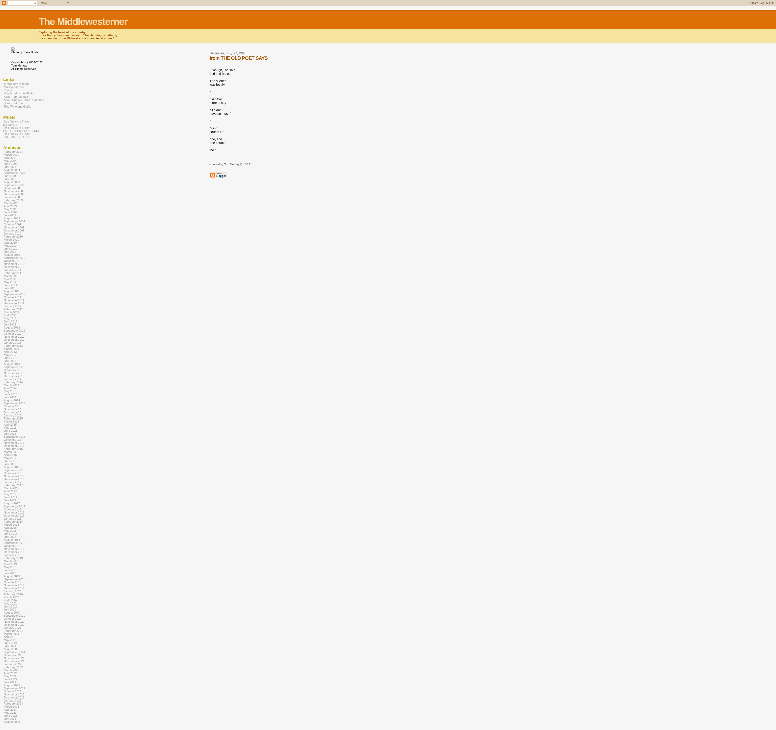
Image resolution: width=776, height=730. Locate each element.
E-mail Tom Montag (16, 83)
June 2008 (10, 175)
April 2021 (10, 636)
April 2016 (10, 454)
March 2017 (11, 488)
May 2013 (10, 354)
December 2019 (14, 588)
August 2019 (12, 576)
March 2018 (11, 524)
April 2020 (10, 600)
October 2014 (12, 406)
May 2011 (10, 282)
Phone (8, 90)
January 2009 (12, 197)
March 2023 (11, 706)
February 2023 (13, 703)
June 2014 (10, 394)
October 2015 (12, 439)
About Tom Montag (16, 96)
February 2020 (13, 594)
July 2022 (10, 682)
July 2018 (10, 536)
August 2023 (12, 721)
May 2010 (10, 245)
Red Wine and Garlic (17, 106)
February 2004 (13, 151)
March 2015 (11, 421)
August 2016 (12, 467)
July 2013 (10, 360)
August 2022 (12, 685)
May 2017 (10, 494)
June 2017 (10, 497)
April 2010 (10, 242)
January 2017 (12, 482)
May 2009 (10, 209)
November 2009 (14, 227)
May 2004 (10, 160)
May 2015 (10, 427)
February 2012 (13, 309)
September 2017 (14, 506)
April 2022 (10, 673)
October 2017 (12, 509)
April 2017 (10, 491)
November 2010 (14, 263)
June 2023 (10, 715)
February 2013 (13, 345)
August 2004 (12, 169)
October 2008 (12, 188)
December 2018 (14, 552)
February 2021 (13, 630)
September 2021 (14, 652)
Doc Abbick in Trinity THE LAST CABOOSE (17, 135)
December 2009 (14, 230)
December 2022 (14, 697)
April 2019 (10, 564)
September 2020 (14, 615)
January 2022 (12, 664)
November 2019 (14, 585)
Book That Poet (14, 103)
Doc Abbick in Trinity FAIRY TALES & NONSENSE (21, 129)
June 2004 (10, 163)
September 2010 (14, 257)
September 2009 (14, 221)
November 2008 (14, 191)
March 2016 (11, 451)
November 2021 (14, 658)
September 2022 (14, 688)
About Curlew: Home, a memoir (24, 99)
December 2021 (14, 661)
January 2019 (12, 555)
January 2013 (12, 342)
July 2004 (10, 166)
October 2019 (12, 582)
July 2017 (10, 500)
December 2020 (14, 624)
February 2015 (13, 418)
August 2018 (12, 539)
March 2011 (11, 276)
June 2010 (10, 248)
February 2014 (13, 382)
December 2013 (14, 376)
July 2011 (10, 288)
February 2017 (13, 485)
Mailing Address (14, 87)
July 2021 (10, 646)
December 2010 (14, 266)
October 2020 (12, 618)
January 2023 (12, 700)
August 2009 (12, 218)
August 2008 (12, 182)
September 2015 (14, 436)
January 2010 (12, 233)
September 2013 (14, 367)
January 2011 (12, 270)
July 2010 (10, 251)
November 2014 (14, 409)
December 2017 (14, 515)
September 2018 (14, 542)
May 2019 (10, 567)
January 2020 (12, 591)
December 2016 (14, 479)
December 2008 (14, 194)
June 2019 (10, 570)
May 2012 (10, 318)
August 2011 (12, 291)
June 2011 (10, 285)
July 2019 (10, 573)
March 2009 (11, 203)
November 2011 (14, 300)
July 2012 (10, 324)
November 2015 (14, 442)
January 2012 (12, 306)
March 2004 (11, 154)
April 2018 (10, 527)
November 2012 (14, 336)
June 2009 (10, 212)
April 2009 (10, 206)
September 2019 (14, 579)
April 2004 (10, 157)
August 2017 (12, 503)
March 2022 (11, 670)
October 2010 (12, 260)
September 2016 (14, 470)
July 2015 (10, 433)
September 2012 (14, 330)
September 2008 (14, 185)
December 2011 (14, 303)
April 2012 (10, 315)
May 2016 (10, 458)
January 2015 (12, 415)
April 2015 (10, 424)
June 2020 (10, 606)
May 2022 (10, 676)
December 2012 (14, 339)
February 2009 (13, 200)
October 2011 (12, 297)
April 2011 (10, 279)
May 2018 (10, 530)
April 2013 (10, 351)
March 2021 (11, 633)
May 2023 (10, 712)
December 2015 (14, 445)
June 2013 (10, 357)
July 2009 (10, 215)
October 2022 (12, 691)
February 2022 (13, 667)
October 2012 (12, 333)
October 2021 (12, 655)
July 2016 (10, 464)
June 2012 (10, 321)
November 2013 (14, 373)
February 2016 (13, 448)
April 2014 (10, 388)
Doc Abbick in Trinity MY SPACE (16, 123)
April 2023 (10, 709)
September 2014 (14, 403)
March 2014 (11, 385)
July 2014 (10, 397)
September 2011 (14, 294)
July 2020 (10, 609)
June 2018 (10, 533)
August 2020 (12, 612)
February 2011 (13, 273)
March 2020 (11, 597)
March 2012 (11, 312)
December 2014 (14, 412)
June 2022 (10, 679)
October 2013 (12, 370)
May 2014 (10, 391)
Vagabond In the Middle (19, 93)
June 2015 (10, 430)
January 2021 (12, 627)
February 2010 (13, 236)
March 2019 (11, 561)
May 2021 (10, 639)
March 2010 (11, 239)
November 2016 (14, 476)
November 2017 (14, 512)
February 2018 (13, 521)
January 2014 (12, 379)
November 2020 (14, 621)
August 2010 (12, 254)
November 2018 (14, 548)
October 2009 (12, 224)
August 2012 (12, 327)
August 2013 (12, 364)
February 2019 (13, 558)
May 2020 (10, 603)
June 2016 (10, 461)
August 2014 (12, 400)
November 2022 (14, 694)
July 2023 (10, 718)
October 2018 (12, 545)
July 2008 (10, 179)
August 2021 (12, 649)
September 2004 (14, 172)
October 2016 (12, 473)
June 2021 (10, 642)
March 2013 (11, 348)
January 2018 (12, 518)
